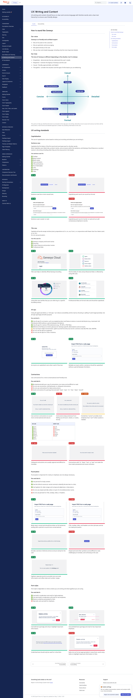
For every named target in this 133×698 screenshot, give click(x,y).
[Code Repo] (125, 2)
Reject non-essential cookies (111, 694)
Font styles (114, 47)
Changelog (82, 682)
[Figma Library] (121, 2)
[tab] (34, 24)
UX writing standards (116, 38)
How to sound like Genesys (117, 32)
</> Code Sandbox (113, 2)
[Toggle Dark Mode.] (130, 2)
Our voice (114, 34)
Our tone (114, 36)
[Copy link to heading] (30, 30)
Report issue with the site (109, 682)
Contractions (115, 43)
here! (51, 682)
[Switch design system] (20, 2)
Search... (99, 2)
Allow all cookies (126, 694)
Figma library (82, 687)
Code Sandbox (83, 685)
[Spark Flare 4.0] (6, 2)
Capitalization (115, 40)
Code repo (82, 690)
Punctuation (114, 45)
